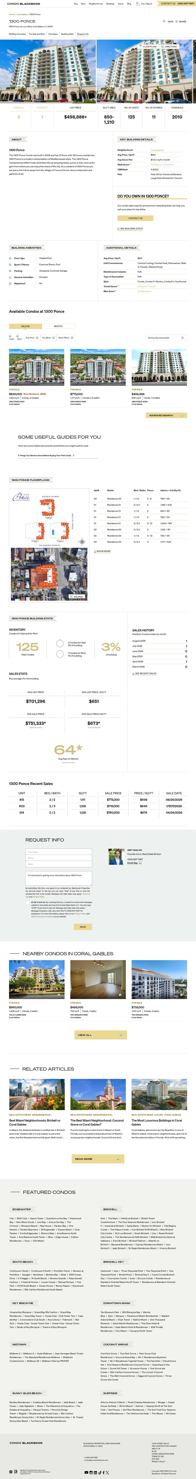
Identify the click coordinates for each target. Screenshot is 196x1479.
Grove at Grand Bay (124, 1357)
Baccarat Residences (121, 1244)
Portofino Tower (61, 1270)
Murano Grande (57, 1278)
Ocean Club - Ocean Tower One (32, 1323)
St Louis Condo (144, 1278)
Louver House (47, 1281)
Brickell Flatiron (136, 1240)
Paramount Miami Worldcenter (142, 1315)
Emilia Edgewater (28, 1233)
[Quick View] (42, 382)
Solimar (138, 1405)
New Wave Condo (24, 1222)
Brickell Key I (124, 1274)
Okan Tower (123, 1319)
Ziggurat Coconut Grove (149, 1375)
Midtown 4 (27, 1353)
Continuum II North (40, 1270)
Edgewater (21, 1209)
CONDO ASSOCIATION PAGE (163, 1454)
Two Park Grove (127, 1353)
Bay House (45, 1225)
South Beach (22, 1261)
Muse (39, 1405)
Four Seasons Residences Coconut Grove (127, 1364)
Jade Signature (25, 1405)
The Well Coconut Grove (121, 1375)
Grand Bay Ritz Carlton (45, 1312)
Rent (83, 3)
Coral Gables (157, 149)
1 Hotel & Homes (28, 1281)
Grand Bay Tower (32, 1315)
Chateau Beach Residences (46, 1402)
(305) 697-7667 (135, 859)
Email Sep (132, 862)
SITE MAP (155, 1459)
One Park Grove (109, 1353)
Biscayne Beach (28, 1225)
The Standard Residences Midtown (41, 1357)
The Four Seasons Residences (132, 1222)
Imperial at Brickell (113, 1225)
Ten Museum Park (110, 1312)
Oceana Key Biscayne (21, 1312)
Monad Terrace (65, 1281)
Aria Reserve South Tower (31, 1236)
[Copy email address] (140, 862)
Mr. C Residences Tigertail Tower (126, 1360)
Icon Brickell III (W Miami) (144, 1229)
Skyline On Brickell (150, 1225)
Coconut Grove (115, 1344)
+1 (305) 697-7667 (91, 1457)
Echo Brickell (118, 1240)
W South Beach (38, 1278)
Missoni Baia (46, 1233)
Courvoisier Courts (116, 1278)
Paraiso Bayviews (28, 1229)
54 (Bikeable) (144, 291)
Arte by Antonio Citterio (113, 1402)
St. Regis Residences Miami (142, 1248)
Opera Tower (35, 1218)
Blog (129, 3)
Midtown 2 (15, 1353)
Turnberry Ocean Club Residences (47, 1420)
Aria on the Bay (55, 1222)
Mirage (160, 1402)
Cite (12, 1218)
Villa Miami (37, 1240)
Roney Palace (62, 1285)
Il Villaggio (22, 1278)
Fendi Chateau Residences (140, 1402)
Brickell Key (113, 1261)
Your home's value (160, 1443)
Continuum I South (19, 1270)
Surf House (113, 1409)
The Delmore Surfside (137, 1413)
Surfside (110, 1393)
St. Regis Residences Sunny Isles (52, 1417)
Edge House (61, 1236)
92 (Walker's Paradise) (162, 164)
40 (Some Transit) (147, 286)
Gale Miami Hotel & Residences (131, 1327)
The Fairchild (152, 1360)
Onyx (26, 1240)
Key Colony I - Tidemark (59, 1319)
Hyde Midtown (43, 1353)
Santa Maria (132, 1225)
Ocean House (45, 1285)
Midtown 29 (32, 1360)
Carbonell (106, 1270)
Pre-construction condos (164, 1446)
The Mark (112, 1218)
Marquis (119, 1315)
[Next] (191, 71)
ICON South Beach (25, 1285)
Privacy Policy (38, 896)
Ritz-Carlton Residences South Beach (43, 1289)
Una (153, 1233)
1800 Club (21, 1218)
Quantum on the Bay (56, 1218)
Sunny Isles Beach (27, 1393)
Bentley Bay (51, 1274)
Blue (49, 1236)
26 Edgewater (47, 1229)
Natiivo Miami (139, 1319)
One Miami (120, 1330)
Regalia (21, 1413)
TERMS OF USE (158, 1456)
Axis (103, 1218)
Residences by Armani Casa (43, 1413)
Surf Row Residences (132, 1409)
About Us (156, 1449)
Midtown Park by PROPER (54, 1360)
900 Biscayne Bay (130, 1312)
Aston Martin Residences (124, 1323)
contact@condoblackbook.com (96, 1460)
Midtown (19, 1344)
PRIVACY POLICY (158, 1461)
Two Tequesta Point (155, 1270)
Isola (131, 1278)
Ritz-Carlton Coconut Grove (124, 1372)
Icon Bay (40, 1222)
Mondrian (37, 1274)
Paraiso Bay (59, 1225)
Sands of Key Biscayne (27, 1327)
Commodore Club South (31, 1319)
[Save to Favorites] (59, 383)
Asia (115, 1270)
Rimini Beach (125, 1405)
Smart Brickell (141, 1233)
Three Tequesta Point (131, 1270)
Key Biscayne (22, 1303)
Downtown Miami (116, 1303)
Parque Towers (40, 1409)
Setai (62, 1274)
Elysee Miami (64, 1229)
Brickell (110, 1209)
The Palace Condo (119, 1229)
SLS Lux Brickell (122, 1233)
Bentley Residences (20, 1402)
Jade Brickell (118, 1248)
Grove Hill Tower (117, 1368)
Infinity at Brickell (128, 1218)
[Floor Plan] (48, 383)
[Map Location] (53, 382)
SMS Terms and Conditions (42, 916)
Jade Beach (68, 1402)
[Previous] (4, 71)
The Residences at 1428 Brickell (130, 1236)
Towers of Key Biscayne (54, 1327)
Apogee (25, 1274)
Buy (76, 3)
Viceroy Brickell (167, 1248)
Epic (109, 1315)
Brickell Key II (141, 1274)
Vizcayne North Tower (140, 1330)
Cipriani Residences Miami (148, 1244)
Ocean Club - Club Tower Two (59, 1315)
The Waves (156, 1413)
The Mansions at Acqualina (58, 1405)
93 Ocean (170, 1413)
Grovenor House (137, 1368)
